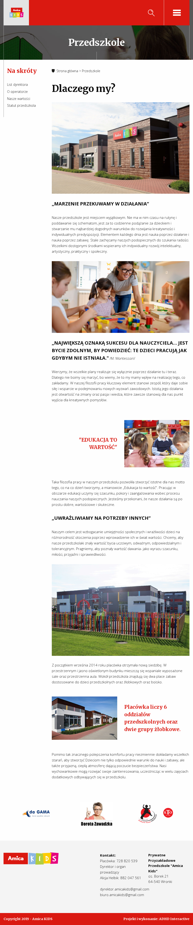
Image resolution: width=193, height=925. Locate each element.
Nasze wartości (18, 98)
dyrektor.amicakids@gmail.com (124, 889)
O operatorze (17, 91)
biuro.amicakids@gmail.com (122, 894)
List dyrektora (17, 84)
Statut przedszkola (21, 105)
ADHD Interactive (174, 919)
